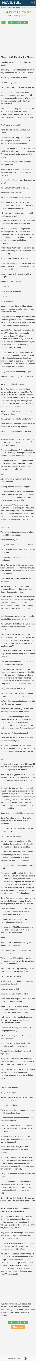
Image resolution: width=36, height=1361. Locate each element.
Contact (10, 1358)
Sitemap (19, 1358)
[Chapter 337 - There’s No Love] (24, 22)
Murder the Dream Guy (18, 12)
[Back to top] (25, 1359)
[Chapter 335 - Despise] (12, 22)
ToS (15, 1358)
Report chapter (19, 1327)
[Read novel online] (12, 3)
